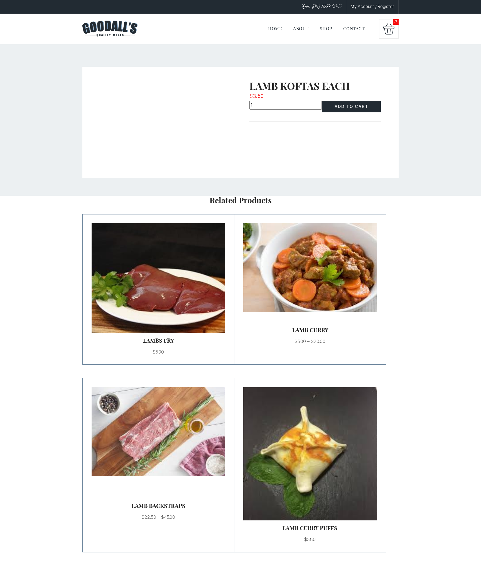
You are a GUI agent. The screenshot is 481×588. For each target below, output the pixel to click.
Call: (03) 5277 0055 (322, 6)
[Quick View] (165, 278)
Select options (303, 268)
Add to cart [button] (152, 278)
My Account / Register (372, 6)
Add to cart (351, 106)
